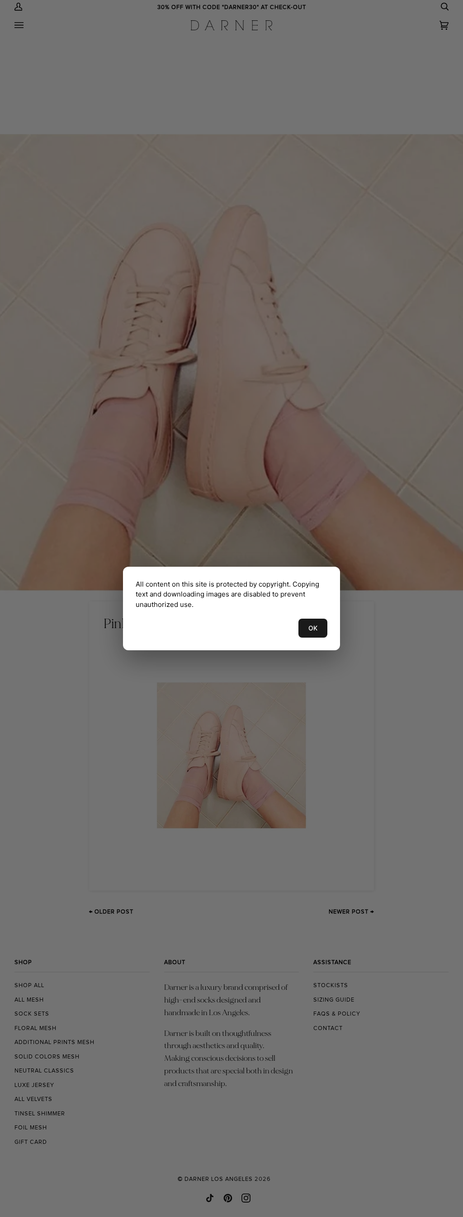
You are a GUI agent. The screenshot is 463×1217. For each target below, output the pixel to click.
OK (312, 628)
